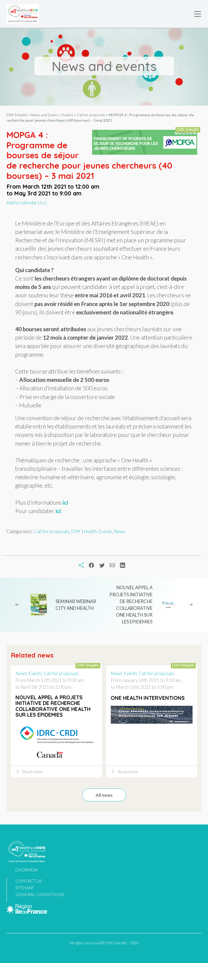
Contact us (28, 880)
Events (105, 531)
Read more (32, 771)
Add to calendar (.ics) (26, 202)
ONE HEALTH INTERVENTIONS (148, 698)
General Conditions (39, 894)
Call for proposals (51, 531)
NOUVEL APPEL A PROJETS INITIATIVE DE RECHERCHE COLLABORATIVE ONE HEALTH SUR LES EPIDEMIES (130, 604)
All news (104, 795)
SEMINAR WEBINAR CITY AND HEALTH (76, 604)
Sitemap (24, 887)
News (119, 531)
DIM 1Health (84, 531)
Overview (26, 869)
